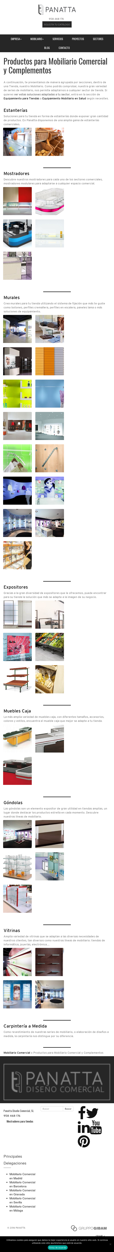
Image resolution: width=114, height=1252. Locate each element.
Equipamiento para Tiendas (21, 98)
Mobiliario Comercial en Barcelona (22, 1184)
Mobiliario (36, 39)
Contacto (64, 48)
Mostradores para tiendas (20, 1121)
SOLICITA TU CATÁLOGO (57, 24)
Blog (47, 48)
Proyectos (78, 39)
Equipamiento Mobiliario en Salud (64, 98)
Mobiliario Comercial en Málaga (22, 1208)
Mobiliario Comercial (17, 1052)
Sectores (98, 39)
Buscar (68, 1108)
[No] (110, 1244)
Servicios (58, 39)
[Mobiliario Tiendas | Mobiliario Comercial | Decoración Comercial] (57, 9)
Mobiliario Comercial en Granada (22, 1192)
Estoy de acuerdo (57, 1247)
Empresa (15, 39)
